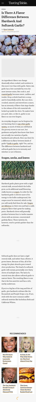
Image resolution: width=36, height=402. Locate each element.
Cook (4, 9)
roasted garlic (7, 94)
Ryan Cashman (9, 29)
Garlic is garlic (12, 143)
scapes (16, 192)
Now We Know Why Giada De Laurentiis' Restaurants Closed (8, 359)
